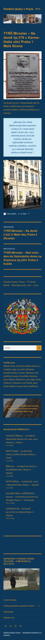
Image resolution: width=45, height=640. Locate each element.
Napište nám (8, 617)
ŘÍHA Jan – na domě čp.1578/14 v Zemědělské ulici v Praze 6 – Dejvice (21, 469)
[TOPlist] (8, 543)
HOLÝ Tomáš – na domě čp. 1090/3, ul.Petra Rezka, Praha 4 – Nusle (21, 454)
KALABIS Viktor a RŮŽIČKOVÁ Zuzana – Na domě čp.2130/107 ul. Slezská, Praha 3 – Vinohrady (22, 496)
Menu (37, 9)
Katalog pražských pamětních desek (18, 605)
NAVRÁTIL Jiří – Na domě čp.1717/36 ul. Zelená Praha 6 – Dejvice (20, 512)
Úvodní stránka (9, 599)
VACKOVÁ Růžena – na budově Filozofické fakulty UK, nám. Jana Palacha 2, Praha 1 (22, 439)
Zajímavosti (8, 611)
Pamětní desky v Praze (18, 9)
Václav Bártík (11, 214)
